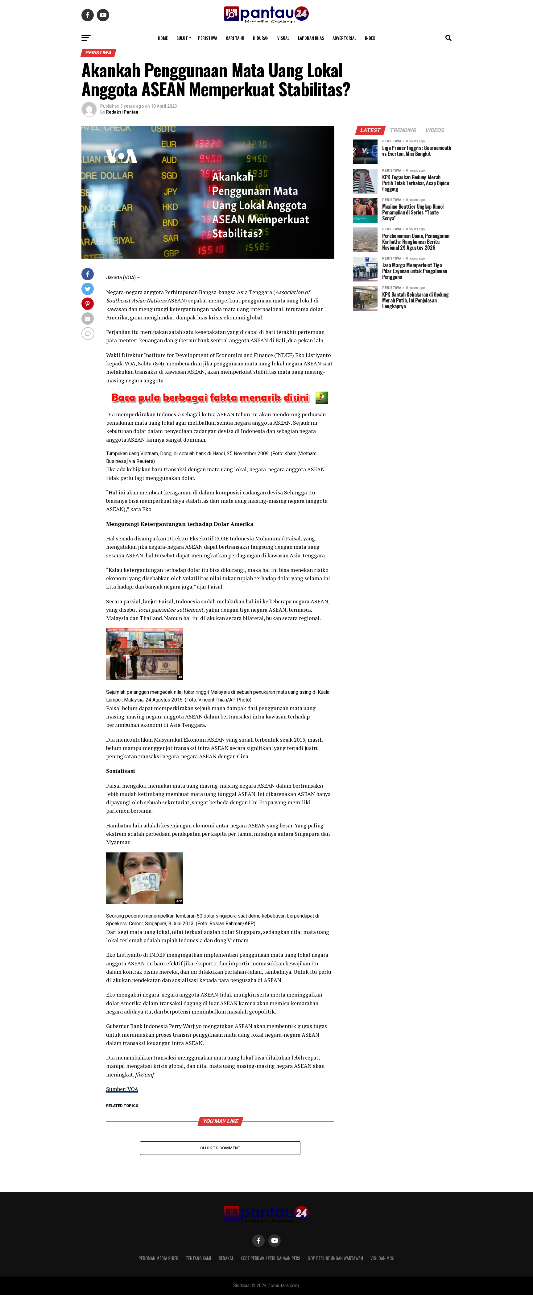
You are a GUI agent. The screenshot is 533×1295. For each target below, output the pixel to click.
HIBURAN (261, 38)
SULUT (182, 38)
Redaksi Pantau (122, 112)
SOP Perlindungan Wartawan (335, 1258)
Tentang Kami (198, 1258)
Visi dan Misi (382, 1258)
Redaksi (226, 1258)
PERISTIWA (207, 38)
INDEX (370, 38)
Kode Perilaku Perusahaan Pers (270, 1258)
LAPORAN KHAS (311, 38)
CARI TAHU (235, 38)
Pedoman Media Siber (158, 1258)
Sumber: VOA (122, 1089)
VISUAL (283, 38)
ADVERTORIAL (344, 38)
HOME (163, 38)
